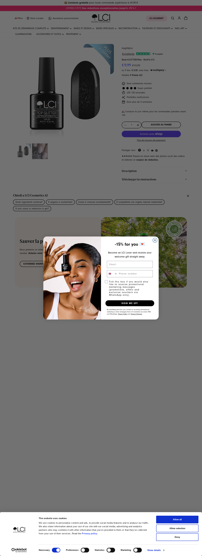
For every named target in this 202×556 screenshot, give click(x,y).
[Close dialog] (155, 240)
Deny (177, 537)
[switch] (85, 550)
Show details (154, 550)
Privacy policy (89, 533)
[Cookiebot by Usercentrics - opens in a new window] (19, 550)
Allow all (177, 519)
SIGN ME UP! (130, 303)
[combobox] (112, 273)
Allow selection (177, 528)
